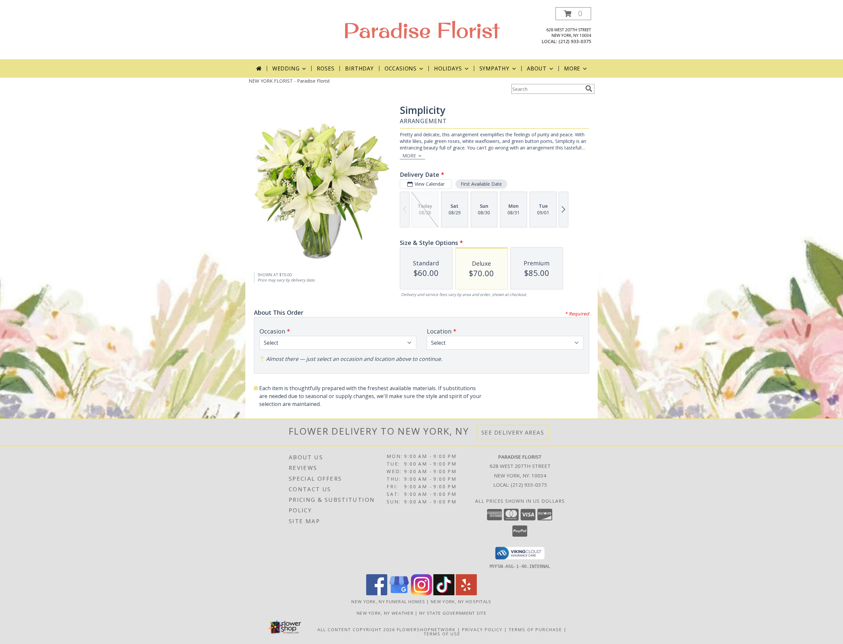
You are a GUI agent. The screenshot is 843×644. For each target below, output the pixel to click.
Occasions (401, 68)
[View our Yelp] (466, 593)
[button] (573, 13)
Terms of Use (442, 634)
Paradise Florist (421, 29)
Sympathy (494, 68)
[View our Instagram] (421, 593)
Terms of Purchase (535, 629)
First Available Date (481, 184)
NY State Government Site (452, 613)
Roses (325, 68)
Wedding (286, 68)
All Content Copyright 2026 (356, 629)
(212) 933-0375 (574, 41)
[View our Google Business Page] (399, 593)
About (537, 68)
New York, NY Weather (385, 613)
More (572, 68)
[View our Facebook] (376, 593)
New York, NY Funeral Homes (388, 601)
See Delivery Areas (512, 432)
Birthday (359, 68)
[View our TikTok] (443, 593)
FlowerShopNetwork (426, 629)
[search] (589, 88)
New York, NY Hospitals (461, 601)
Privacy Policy (482, 629)
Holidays (448, 68)
